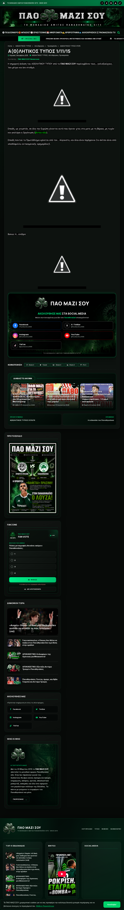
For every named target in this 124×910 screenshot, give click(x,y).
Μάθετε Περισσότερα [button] (45, 906)
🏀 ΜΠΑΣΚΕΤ (24, 32)
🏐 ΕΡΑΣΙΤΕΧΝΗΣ (39, 32)
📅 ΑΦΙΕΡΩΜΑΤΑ (54, 32)
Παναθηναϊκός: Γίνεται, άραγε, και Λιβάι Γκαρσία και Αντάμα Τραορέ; (39, 680)
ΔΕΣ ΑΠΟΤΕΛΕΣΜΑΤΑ (34, 589)
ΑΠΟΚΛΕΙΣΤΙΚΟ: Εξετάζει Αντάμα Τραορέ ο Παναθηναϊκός (37, 668)
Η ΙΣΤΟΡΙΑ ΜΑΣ (87, 829)
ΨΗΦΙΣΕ (33, 580)
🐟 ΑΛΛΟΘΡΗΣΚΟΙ (87, 32)
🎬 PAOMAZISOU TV (105, 32)
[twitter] (106, 3)
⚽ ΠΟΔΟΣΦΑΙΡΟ (10, 32)
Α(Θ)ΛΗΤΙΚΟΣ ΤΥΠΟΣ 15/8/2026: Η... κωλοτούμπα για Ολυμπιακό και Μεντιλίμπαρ (26, 398)
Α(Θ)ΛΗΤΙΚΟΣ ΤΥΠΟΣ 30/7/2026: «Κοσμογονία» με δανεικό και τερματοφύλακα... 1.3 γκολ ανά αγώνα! (96, 397)
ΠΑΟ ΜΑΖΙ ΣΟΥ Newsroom (28, 59)
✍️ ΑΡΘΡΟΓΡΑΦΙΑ (70, 32)
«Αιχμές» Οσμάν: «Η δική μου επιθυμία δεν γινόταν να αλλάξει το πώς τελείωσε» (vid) (32, 628)
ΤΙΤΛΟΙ (97, 829)
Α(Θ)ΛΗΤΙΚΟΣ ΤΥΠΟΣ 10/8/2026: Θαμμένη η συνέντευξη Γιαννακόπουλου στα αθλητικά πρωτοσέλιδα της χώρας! (61, 397)
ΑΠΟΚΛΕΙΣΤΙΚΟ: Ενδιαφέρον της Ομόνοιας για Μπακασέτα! (36, 655)
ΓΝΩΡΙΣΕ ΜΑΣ (20, 799)
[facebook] (102, 3)
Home (10, 46)
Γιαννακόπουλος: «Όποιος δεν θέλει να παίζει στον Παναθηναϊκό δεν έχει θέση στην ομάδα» (39, 642)
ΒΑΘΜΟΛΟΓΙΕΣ (116, 829)
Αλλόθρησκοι (39, 46)
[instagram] (111, 3)
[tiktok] (120, 3)
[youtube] (115, 3)
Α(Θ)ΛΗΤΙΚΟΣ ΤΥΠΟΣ (23, 46)
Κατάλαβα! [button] (111, 905)
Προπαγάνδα (52, 46)
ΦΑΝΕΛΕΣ (105, 829)
